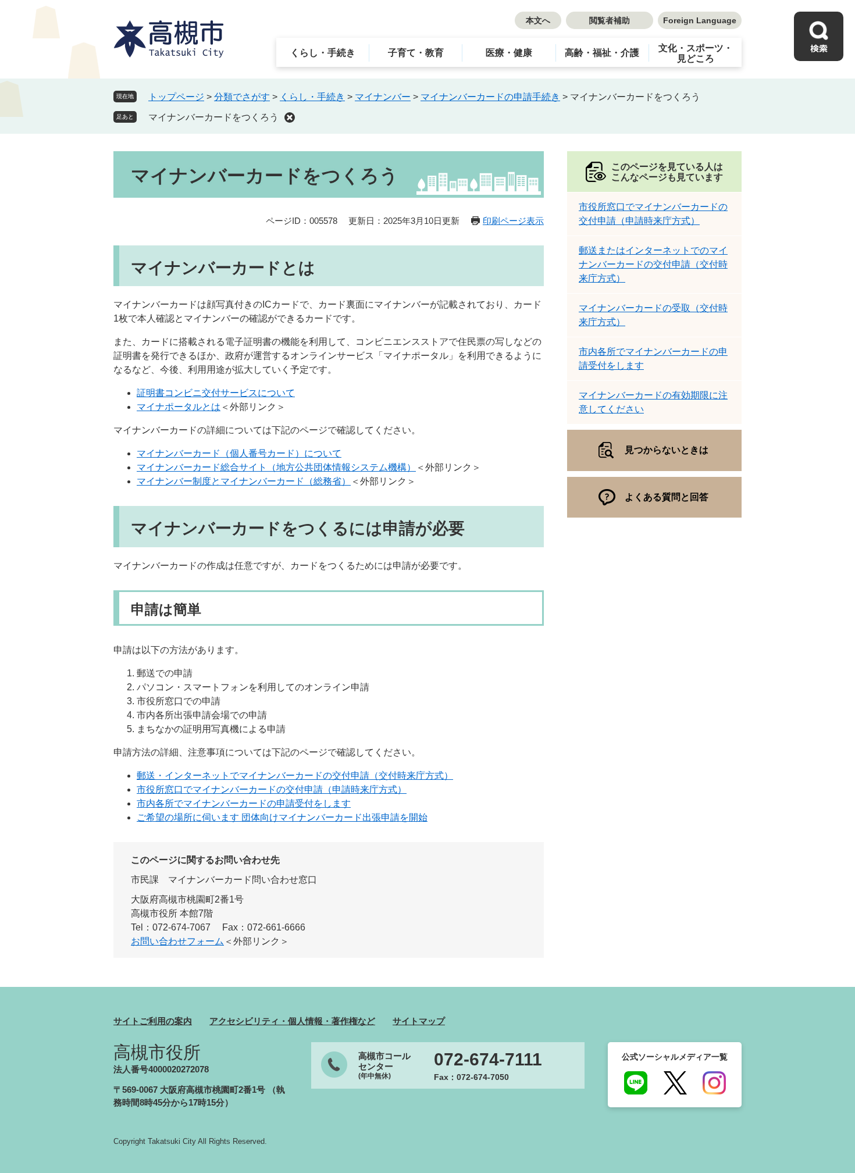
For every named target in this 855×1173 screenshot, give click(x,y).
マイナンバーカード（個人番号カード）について (239, 453)
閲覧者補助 (609, 20)
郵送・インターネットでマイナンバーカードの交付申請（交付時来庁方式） (295, 775)
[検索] (818, 36)
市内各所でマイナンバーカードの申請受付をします (244, 803)
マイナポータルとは (178, 407)
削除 (289, 117)
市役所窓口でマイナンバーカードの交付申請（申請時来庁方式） (272, 789)
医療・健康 (509, 53)
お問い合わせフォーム (177, 941)
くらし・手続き (322, 53)
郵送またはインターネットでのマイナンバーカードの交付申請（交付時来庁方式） (653, 264)
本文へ (538, 20)
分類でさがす (242, 97)
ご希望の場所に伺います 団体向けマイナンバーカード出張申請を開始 (282, 817)
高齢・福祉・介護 (602, 53)
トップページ (176, 97)
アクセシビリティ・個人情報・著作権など (292, 1021)
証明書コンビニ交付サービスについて (216, 393)
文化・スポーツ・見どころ (695, 53)
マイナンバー (383, 97)
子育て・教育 (416, 53)
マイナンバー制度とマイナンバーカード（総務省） (244, 481)
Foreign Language (699, 20)
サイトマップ (419, 1021)
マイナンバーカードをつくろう (213, 117)
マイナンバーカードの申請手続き (490, 97)
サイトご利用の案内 (152, 1021)
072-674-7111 (488, 1059)
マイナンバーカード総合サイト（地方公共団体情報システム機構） (276, 467)
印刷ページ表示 (513, 221)
